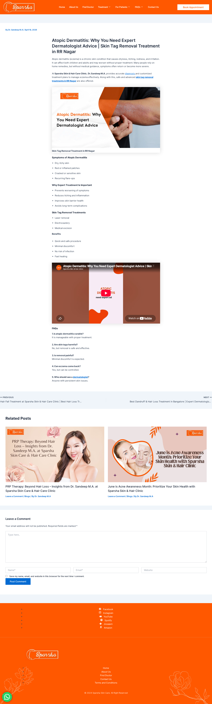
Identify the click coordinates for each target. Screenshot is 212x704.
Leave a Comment (14, 496)
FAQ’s (137, 7)
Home (62, 7)
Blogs (27, 496)
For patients (121, 7)
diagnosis (130, 73)
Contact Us (153, 7)
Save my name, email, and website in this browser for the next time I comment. (46, 576)
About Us (73, 7)
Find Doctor (88, 7)
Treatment (103, 7)
